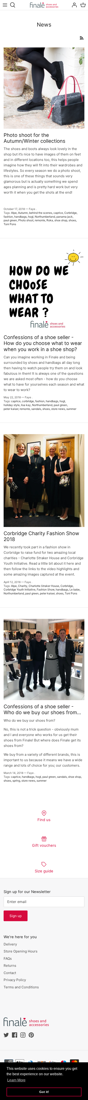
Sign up (15, 916)
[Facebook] (14, 1035)
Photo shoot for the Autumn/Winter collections (34, 138)
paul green (10, 220)
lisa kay (26, 405)
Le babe (74, 589)
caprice (58, 212)
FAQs (8, 958)
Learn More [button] (16, 1080)
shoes (72, 220)
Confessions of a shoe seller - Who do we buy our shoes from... (42, 709)
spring (16, 780)
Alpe (14, 212)
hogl (30, 216)
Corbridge (70, 212)
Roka (49, 220)
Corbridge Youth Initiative (19, 589)
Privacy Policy (15, 980)
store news (58, 409)
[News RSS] (81, 38)
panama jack (64, 216)
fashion (8, 216)
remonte (40, 220)
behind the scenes (40, 212)
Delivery (10, 944)
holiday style (12, 405)
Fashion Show (45, 589)
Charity (22, 586)
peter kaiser (11, 409)
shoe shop (60, 220)
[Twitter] (6, 1035)
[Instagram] (22, 1035)
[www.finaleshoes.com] (44, 5)
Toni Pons (10, 224)
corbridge (28, 401)
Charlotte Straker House (44, 586)
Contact (10, 973)
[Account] (73, 5)
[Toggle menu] (5, 5)
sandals (36, 409)
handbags (20, 216)
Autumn (23, 212)
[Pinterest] (31, 1035)
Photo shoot (25, 220)
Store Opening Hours (20, 951)
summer (71, 409)
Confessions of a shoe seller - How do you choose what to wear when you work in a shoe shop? (43, 343)
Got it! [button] (44, 1092)
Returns (10, 965)
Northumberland (45, 216)
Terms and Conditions (21, 987)
